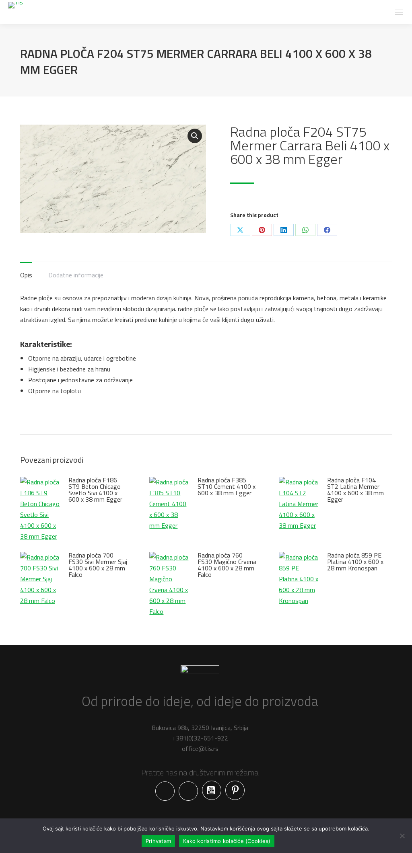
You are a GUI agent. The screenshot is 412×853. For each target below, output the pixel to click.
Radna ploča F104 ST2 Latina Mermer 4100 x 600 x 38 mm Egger (355, 489)
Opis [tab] (26, 275)
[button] (194, 136)
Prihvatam (158, 841)
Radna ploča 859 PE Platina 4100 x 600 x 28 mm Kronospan (355, 561)
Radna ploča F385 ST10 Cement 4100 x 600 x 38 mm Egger (226, 486)
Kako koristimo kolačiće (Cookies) (226, 841)
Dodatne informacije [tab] (75, 275)
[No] (402, 836)
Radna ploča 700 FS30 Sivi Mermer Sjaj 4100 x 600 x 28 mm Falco (97, 565)
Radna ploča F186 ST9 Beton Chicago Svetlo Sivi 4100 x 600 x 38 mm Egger (95, 489)
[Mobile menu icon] (398, 12)
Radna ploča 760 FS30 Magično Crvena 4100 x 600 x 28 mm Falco (227, 565)
